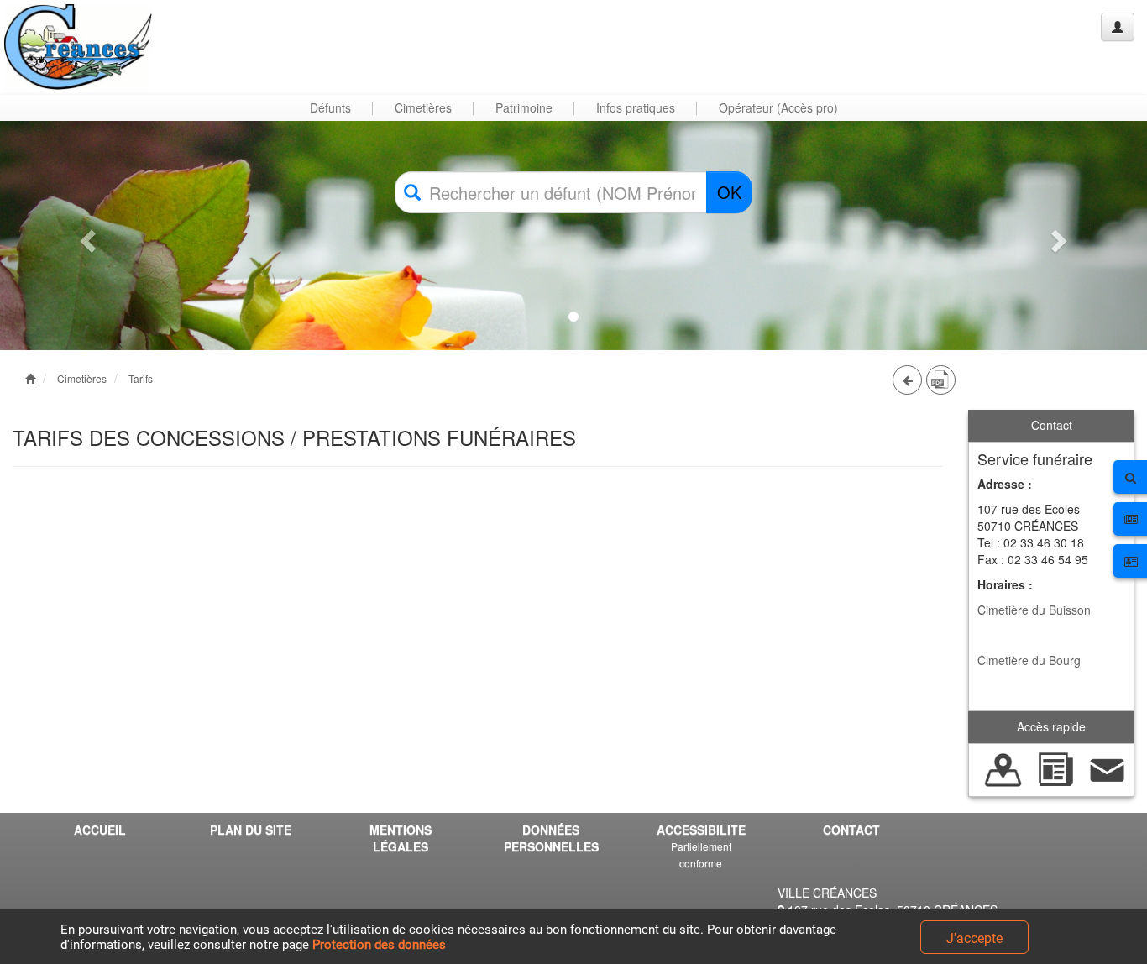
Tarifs (140, 378)
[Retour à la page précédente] (907, 380)
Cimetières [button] (423, 107)
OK (729, 192)
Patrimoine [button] (524, 107)
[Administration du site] (1117, 27)
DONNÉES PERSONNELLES (551, 838)
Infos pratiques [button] (635, 107)
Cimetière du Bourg (1029, 660)
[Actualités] (1055, 767)
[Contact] (1108, 767)
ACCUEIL (100, 829)
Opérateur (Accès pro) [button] (778, 107)
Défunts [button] (330, 107)
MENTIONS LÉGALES (400, 838)
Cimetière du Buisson (1034, 609)
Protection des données (379, 944)
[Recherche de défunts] (1003, 767)
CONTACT (851, 829)
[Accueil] (78, 47)
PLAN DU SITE (250, 829)
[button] (86, 235)
